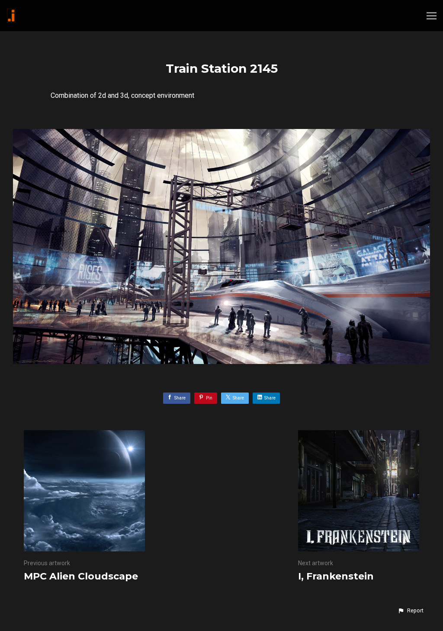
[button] (410, 610)
